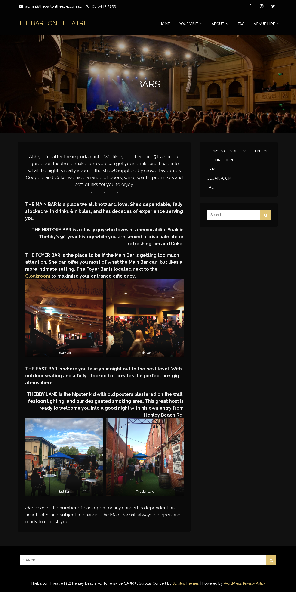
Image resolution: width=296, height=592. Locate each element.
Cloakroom (37, 276)
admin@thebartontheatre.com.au (53, 6)
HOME (164, 24)
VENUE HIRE (264, 24)
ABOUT (218, 24)
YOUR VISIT (188, 24)
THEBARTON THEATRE (53, 23)
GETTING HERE (220, 160)
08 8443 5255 (104, 6)
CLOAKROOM (219, 178)
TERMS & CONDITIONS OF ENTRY (237, 151)
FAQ (241, 24)
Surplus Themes (186, 583)
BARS (212, 169)
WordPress (232, 583)
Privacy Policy (254, 583)
